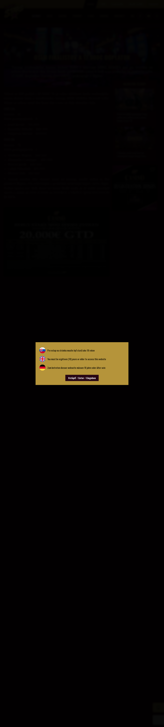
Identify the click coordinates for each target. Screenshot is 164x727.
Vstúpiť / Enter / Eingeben (82, 378)
